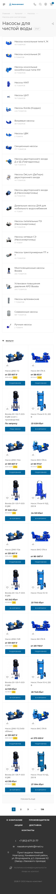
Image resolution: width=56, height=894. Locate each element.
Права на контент (30, 872)
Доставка (35, 825)
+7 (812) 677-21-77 (28, 841)
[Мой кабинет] (45, 4)
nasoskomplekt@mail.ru (30, 846)
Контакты (28, 830)
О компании (14, 820)
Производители (39, 820)
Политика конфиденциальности (30, 868)
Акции (19, 825)
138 (42, 809)
